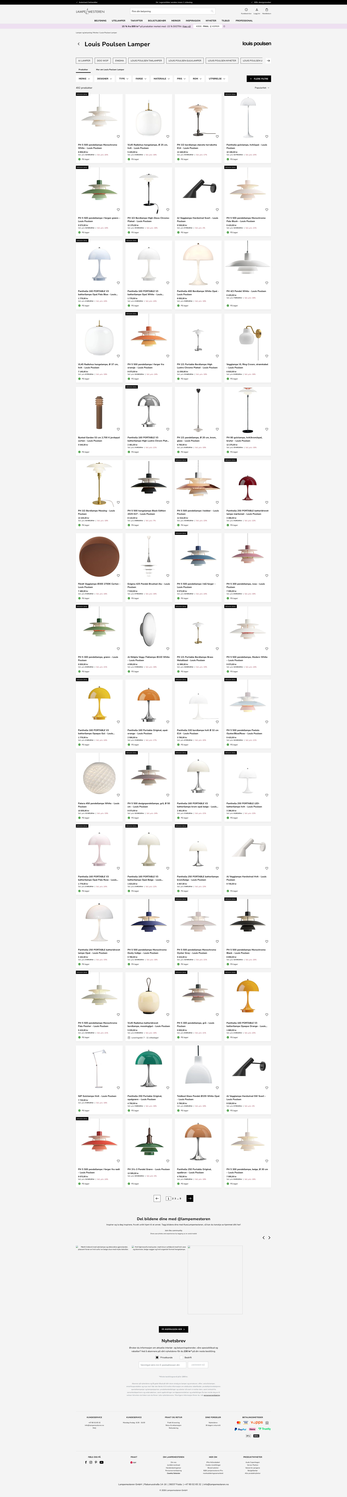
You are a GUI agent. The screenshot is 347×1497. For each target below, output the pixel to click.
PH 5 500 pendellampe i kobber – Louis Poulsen (198, 512)
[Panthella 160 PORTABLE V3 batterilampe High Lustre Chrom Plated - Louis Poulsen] (148, 421)
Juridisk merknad (173, 1465)
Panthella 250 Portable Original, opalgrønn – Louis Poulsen (145, 1098)
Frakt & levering (173, 1422)
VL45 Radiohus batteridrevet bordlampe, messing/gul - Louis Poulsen (149, 1024)
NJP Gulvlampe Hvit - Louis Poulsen (97, 1096)
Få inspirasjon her (172, 1329)
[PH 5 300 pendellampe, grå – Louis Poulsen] (198, 1006)
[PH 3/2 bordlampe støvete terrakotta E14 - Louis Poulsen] (198, 128)
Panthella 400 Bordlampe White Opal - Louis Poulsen (198, 293)
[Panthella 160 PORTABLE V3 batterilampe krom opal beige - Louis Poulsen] (198, 787)
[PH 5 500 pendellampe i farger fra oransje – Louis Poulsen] (148, 348)
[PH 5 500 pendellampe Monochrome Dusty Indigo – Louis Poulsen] (148, 933)
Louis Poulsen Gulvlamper (185, 60)
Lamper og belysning (84, 32)
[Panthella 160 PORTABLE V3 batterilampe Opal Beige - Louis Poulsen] (148, 860)
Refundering (173, 1428)
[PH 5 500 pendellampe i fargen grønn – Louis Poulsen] (99, 201)
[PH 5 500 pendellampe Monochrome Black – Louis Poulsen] (247, 933)
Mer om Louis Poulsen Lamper (110, 69)
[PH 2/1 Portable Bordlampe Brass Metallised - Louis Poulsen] (198, 640)
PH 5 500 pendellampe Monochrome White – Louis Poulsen (97, 146)
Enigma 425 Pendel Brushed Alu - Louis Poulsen (149, 585)
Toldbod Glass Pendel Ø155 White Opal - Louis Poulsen (198, 1098)
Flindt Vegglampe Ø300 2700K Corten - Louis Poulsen (99, 585)
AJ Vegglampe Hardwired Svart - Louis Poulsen (197, 219)
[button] (118, 136)
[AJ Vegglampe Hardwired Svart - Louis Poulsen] (198, 201)
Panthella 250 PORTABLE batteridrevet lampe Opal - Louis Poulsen (99, 951)
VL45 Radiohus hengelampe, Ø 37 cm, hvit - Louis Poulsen (98, 366)
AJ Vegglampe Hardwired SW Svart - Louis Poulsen (246, 1098)
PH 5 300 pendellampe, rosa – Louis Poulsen (245, 585)
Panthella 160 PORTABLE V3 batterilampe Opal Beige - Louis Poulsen (144, 878)
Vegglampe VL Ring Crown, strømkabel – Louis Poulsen (247, 366)
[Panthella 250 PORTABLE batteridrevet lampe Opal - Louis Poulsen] (99, 933)
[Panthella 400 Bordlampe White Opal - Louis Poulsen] (198, 275)
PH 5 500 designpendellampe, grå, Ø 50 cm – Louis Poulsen (149, 805)
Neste (266, 61)
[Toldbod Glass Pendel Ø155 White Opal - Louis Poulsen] (198, 1079)
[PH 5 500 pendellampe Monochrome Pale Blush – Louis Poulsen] (247, 201)
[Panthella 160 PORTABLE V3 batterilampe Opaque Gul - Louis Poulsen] (99, 714)
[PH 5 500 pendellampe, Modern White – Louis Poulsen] (247, 640)
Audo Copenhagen (253, 1462)
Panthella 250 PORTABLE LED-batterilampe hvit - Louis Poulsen (244, 805)
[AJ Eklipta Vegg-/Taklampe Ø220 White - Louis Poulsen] (148, 640)
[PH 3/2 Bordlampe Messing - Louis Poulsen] (99, 494)
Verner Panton (252, 1465)
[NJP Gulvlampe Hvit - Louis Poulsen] (99, 1079)
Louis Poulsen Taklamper (146, 60)
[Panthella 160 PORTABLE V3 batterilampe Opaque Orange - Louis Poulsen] (247, 1006)
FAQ (94, 1428)
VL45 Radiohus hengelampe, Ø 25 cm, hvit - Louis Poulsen (148, 146)
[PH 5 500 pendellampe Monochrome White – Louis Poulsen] (99, 128)
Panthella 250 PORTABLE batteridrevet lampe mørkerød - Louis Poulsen (247, 512)
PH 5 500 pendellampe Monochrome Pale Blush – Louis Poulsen (246, 219)
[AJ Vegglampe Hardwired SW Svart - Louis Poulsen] (247, 1079)
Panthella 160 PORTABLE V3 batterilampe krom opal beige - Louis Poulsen (196, 805)
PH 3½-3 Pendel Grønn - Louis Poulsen (149, 1169)
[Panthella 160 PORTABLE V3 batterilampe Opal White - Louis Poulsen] (148, 275)
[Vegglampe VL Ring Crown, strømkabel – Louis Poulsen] (247, 348)
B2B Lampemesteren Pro (213, 1470)
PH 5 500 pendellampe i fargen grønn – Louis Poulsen (99, 219)
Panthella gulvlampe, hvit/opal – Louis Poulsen (246, 146)
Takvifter (137, 20)
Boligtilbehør (253, 1470)
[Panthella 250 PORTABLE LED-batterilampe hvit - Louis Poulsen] (247, 787)
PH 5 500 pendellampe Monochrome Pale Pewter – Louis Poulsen (97, 1024)
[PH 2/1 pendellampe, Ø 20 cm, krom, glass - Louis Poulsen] (198, 421)
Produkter (83, 69)
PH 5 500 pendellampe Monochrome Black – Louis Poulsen (246, 951)
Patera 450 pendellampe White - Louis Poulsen (98, 805)
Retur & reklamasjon (173, 1425)
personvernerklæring (212, 1395)
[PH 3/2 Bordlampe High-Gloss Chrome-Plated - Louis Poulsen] (148, 201)
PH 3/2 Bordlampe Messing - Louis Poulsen (96, 512)
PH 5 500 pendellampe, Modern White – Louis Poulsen (246, 658)
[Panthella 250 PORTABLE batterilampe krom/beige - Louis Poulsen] (198, 860)
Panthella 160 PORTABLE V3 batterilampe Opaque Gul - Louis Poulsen (95, 732)
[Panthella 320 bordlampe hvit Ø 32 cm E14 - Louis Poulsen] (198, 714)
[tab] (84, 78)
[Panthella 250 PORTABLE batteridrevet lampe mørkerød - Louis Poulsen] (247, 494)
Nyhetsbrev (213, 1422)
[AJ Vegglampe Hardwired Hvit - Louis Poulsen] (247, 860)
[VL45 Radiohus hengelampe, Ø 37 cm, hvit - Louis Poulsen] (99, 348)
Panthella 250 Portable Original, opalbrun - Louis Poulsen (194, 1171)
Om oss (173, 1462)
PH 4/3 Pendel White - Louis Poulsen (246, 291)
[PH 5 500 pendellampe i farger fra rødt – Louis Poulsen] (99, 1153)
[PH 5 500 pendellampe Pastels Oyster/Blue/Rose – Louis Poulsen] (247, 714)
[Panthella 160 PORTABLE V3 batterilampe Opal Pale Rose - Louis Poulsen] (99, 860)
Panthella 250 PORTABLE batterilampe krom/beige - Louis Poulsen (198, 878)
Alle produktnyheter (253, 1473)
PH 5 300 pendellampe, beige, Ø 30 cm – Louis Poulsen (247, 1171)
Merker (96, 32)
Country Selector (173, 1473)
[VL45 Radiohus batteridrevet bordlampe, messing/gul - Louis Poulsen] (148, 1006)
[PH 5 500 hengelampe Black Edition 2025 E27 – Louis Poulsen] (148, 494)
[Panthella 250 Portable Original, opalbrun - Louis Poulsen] (198, 1153)
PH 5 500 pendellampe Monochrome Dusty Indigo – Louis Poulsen (147, 951)
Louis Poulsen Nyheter (222, 60)
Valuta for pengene (252, 1468)
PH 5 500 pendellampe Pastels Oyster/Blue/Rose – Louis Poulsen (244, 732)
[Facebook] (86, 1462)
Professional (244, 20)
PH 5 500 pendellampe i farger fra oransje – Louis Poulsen (146, 366)
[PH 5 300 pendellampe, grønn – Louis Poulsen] (99, 640)
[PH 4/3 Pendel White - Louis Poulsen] (247, 275)
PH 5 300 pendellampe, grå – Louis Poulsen (195, 1024)
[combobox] (172, 11)
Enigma (119, 60)
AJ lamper (84, 60)
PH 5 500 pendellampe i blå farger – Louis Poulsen (196, 585)
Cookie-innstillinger (213, 1465)
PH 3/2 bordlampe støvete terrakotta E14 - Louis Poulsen (197, 146)
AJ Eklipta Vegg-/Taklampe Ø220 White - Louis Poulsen (149, 658)
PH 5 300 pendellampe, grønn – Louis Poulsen (98, 658)
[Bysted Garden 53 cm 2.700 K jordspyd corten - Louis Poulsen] (99, 421)
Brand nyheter (213, 1468)
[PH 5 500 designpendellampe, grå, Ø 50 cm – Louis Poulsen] (148, 787)
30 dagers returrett (213, 1425)
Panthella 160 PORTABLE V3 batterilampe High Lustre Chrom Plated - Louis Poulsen (149, 439)
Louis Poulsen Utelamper (258, 60)
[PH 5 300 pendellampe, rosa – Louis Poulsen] (247, 567)
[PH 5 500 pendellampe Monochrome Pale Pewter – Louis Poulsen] (99, 1006)
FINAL (207, 26)
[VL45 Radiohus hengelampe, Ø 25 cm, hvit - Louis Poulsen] (148, 128)
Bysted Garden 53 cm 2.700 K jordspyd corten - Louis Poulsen (99, 439)
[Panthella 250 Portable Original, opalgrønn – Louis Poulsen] (148, 1079)
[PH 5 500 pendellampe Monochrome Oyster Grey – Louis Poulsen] (198, 933)
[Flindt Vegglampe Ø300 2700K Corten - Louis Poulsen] (99, 567)
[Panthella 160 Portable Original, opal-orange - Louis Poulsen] (148, 714)
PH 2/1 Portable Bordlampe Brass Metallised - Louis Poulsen (195, 658)
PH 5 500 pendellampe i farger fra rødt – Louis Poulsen (99, 1171)
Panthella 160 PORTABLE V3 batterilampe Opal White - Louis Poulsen (145, 293)
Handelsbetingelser (173, 1468)
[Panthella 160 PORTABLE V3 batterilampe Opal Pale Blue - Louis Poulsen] (99, 275)
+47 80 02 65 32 (94, 1422)
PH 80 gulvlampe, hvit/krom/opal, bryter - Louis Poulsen (244, 439)
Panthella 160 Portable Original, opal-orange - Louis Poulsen (148, 732)
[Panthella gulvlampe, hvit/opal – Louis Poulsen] (247, 128)
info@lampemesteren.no (94, 1425)
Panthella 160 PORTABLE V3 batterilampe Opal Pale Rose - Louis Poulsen (97, 878)
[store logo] (90, 11)
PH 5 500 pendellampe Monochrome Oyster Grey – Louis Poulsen (196, 951)
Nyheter (211, 20)
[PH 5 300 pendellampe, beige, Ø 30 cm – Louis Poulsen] (247, 1153)
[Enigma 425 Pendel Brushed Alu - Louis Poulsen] (148, 567)
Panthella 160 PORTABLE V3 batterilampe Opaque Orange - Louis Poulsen (246, 1024)
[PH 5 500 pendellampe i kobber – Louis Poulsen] (198, 494)
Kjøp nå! (187, 26)
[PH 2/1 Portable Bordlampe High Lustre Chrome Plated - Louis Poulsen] (198, 348)
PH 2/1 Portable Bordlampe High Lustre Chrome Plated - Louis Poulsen (197, 366)
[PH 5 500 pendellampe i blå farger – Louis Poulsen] (198, 567)
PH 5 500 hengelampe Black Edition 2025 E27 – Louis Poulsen (147, 512)
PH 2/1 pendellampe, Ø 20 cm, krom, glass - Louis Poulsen (196, 439)
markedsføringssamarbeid (213, 1473)
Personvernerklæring (173, 1470)
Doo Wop (102, 60)
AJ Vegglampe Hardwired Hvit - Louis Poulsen (246, 878)
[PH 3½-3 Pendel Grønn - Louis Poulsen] (148, 1153)
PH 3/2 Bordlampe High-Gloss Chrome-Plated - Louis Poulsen (149, 219)
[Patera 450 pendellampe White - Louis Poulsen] (99, 787)
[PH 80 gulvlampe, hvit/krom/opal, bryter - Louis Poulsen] (247, 421)
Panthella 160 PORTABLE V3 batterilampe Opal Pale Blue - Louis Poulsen (97, 293)
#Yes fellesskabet (213, 1462)
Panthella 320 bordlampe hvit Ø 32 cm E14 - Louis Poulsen (198, 732)
